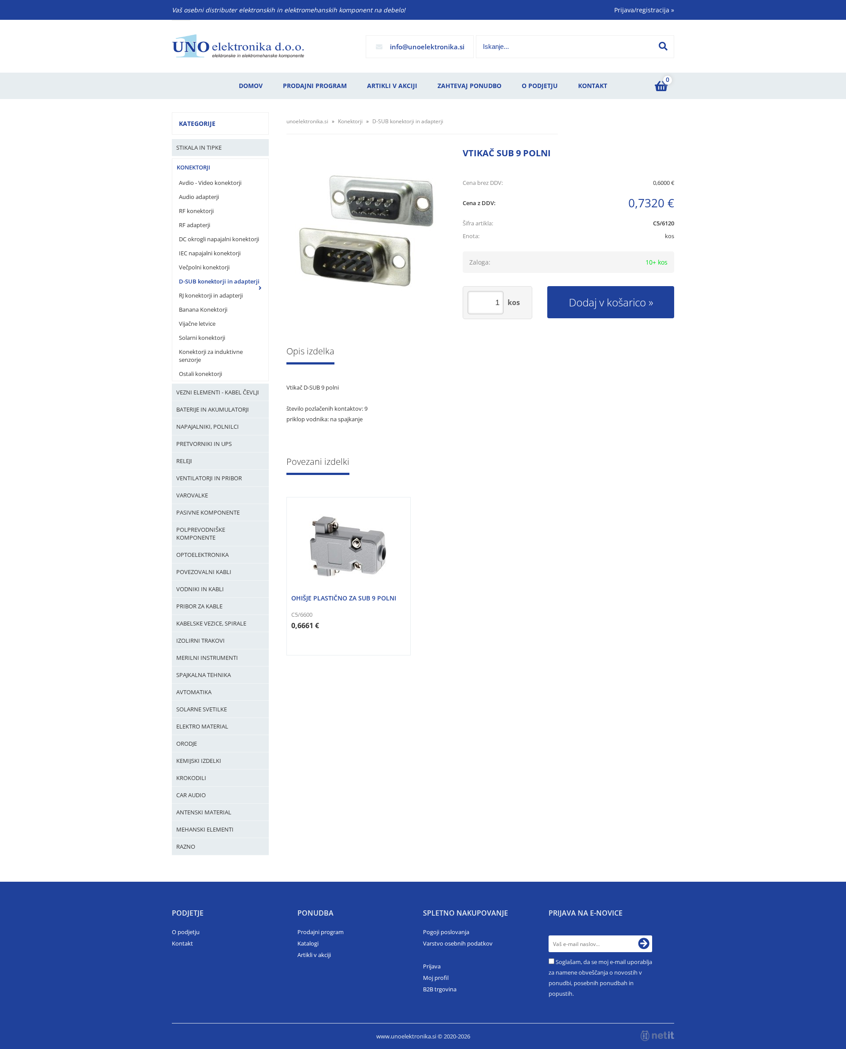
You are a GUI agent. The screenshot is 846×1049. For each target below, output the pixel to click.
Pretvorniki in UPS (204, 444)
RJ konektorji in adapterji (211, 295)
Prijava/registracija (644, 10)
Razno (185, 846)
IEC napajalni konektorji (210, 253)
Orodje (186, 743)
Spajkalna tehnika (203, 675)
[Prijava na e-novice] (643, 943)
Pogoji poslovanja (446, 932)
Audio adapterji (199, 197)
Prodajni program (315, 85)
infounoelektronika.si (427, 46)
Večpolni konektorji (204, 267)
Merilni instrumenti (207, 658)
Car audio (191, 795)
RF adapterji (194, 225)
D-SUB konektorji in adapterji (219, 281)
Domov (251, 85)
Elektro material (202, 726)
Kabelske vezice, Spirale (211, 623)
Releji (184, 461)
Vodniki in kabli (200, 589)
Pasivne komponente (208, 512)
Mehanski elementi (205, 829)
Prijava (432, 966)
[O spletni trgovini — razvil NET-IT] (657, 1036)
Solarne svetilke (201, 709)
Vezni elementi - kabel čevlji (217, 392)
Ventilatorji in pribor (209, 478)
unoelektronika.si (307, 121)
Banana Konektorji (203, 309)
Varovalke (192, 495)
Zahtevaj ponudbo (469, 85)
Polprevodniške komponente (200, 533)
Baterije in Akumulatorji (212, 409)
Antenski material (203, 812)
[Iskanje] (663, 46)
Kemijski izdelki (198, 761)
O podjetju (540, 85)
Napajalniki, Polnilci (207, 427)
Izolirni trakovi (200, 640)
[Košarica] (661, 86)
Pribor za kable (199, 606)
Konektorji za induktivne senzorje (211, 356)
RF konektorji (196, 211)
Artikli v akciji (392, 85)
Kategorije (197, 123)
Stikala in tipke (199, 147)
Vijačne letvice (197, 324)
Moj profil (436, 978)
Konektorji (193, 167)
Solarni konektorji (202, 338)
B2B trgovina (439, 989)
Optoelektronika (202, 555)
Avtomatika (194, 692)
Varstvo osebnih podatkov (458, 943)
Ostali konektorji (200, 374)
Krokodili (191, 778)
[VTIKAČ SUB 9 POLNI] (365, 231)
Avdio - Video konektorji (210, 183)
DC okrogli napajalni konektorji (219, 239)
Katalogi (308, 943)
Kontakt (592, 85)
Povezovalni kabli (203, 572)
